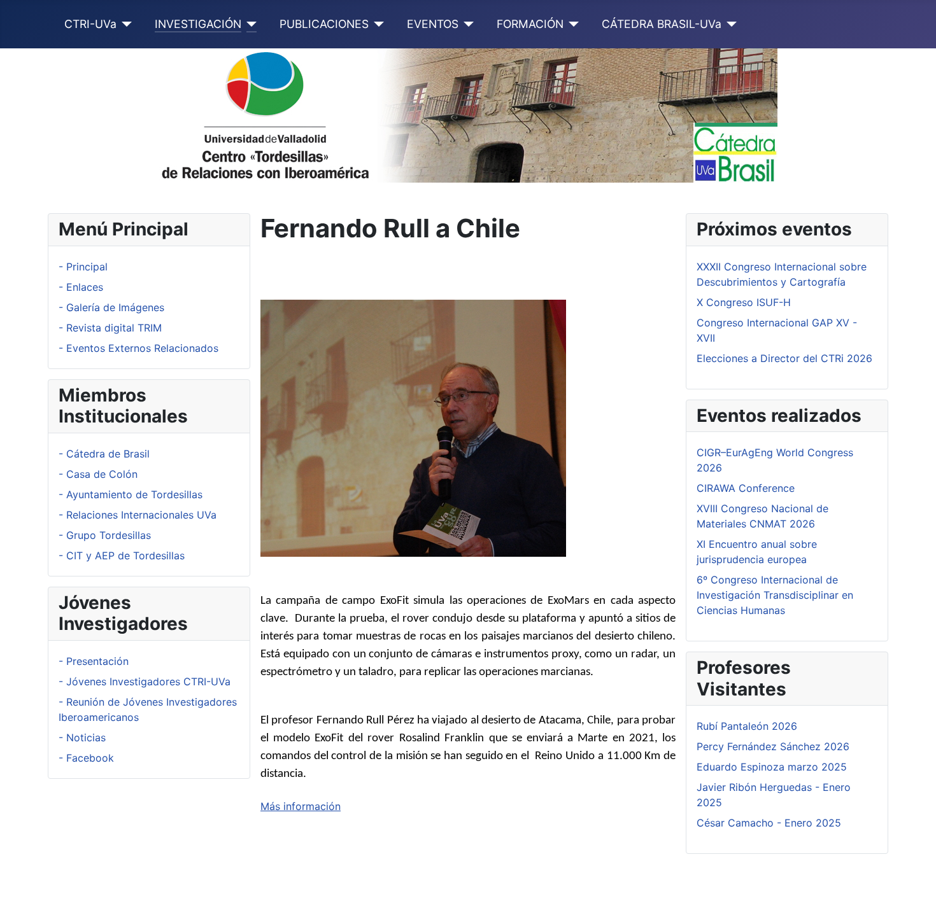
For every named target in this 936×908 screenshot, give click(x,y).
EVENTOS (432, 24)
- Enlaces (81, 287)
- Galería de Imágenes (111, 307)
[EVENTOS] (466, 24)
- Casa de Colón (98, 474)
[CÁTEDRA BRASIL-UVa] (729, 24)
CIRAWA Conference (746, 488)
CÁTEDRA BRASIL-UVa (661, 24)
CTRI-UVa (90, 24)
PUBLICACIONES (324, 24)
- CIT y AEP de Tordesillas (122, 555)
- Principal (83, 266)
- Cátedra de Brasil (104, 453)
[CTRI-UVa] (124, 24)
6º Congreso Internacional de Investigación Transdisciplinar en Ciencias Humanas (775, 595)
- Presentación (94, 661)
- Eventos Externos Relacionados (138, 348)
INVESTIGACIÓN (198, 24)
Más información (300, 806)
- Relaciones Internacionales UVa (137, 514)
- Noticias (82, 737)
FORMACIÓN (530, 24)
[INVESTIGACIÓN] (249, 24)
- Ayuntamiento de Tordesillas (130, 494)
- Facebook (86, 757)
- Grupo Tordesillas (105, 535)
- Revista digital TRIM (110, 327)
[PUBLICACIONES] (377, 24)
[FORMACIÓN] (571, 24)
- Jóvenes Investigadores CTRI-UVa (144, 681)
